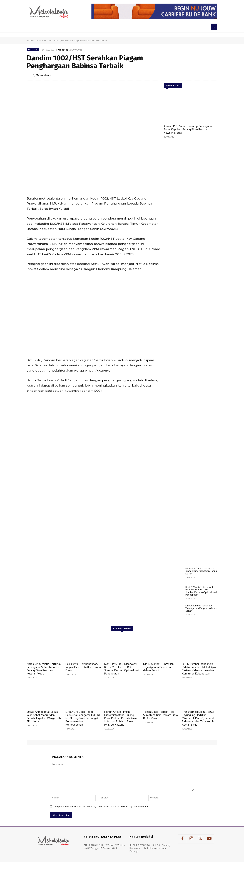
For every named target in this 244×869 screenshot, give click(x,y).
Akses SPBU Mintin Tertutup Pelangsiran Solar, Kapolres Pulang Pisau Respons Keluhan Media (188, 129)
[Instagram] (191, 838)
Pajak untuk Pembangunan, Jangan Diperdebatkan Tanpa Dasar (201, 571)
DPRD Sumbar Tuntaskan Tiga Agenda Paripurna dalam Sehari (201, 608)
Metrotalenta (43, 75)
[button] (214, 27)
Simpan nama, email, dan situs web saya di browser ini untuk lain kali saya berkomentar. (101, 806)
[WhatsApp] (205, 74)
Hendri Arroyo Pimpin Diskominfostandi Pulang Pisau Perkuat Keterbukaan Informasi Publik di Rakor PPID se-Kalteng (120, 718)
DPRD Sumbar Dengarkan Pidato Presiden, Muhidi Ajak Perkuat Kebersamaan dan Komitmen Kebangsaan (199, 668)
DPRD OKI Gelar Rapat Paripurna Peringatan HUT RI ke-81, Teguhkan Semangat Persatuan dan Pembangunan (83, 718)
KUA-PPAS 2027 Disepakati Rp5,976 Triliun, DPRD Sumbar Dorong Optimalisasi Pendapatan (201, 591)
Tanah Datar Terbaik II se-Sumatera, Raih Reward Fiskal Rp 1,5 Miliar (160, 715)
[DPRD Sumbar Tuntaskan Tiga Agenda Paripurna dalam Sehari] (173, 611)
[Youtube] (209, 838)
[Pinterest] (197, 74)
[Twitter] (188, 74)
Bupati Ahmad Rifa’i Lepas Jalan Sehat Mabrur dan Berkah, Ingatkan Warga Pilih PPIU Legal (44, 716)
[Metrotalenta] (30, 75)
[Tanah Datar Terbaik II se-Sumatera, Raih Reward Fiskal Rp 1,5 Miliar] (161, 696)
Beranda (30, 40)
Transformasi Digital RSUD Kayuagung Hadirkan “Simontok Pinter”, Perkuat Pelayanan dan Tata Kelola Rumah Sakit (198, 718)
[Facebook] (180, 74)
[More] (213, 74)
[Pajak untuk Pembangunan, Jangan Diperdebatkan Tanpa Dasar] (173, 574)
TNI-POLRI (41, 40)
